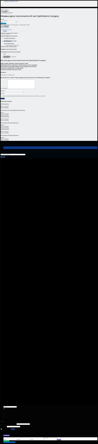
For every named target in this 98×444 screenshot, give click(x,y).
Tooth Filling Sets (9, 43)
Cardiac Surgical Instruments (9, 33)
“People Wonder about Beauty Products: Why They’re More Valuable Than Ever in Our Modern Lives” (30, 149)
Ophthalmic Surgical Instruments (14, 7)
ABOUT (5, 412)
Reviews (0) (6, 57)
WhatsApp (6, 441)
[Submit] (4, 408)
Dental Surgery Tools (10, 41)
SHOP (5, 410)
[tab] (50, 56)
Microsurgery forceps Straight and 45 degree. (13, 110)
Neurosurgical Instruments (9, 49)
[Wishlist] (1, 105)
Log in (13, 429)
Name (3, 90)
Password (4, 426)
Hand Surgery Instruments (9, 46)
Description (6, 56)
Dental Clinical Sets (9, 38)
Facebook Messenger (9, 442)
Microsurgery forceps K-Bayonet (9, 122)
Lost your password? (6, 431)
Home (2, 7)
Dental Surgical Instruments (9, 36)
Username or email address (8, 424)
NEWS (5, 414)
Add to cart (3, 23)
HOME (5, 409)
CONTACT (6, 413)
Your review (4, 88)
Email (2, 93)
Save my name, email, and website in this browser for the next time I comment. (23, 96)
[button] (5, 10)
